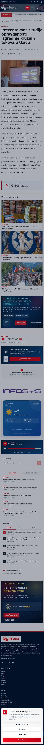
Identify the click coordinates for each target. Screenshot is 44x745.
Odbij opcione (22, 734)
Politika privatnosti (22, 725)
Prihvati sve (22, 740)
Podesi (23, 729)
